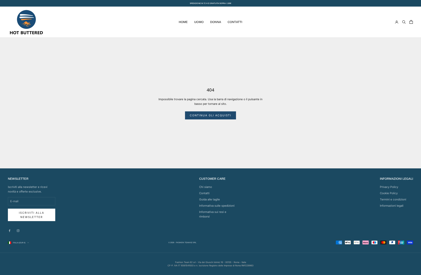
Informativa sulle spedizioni (217, 205)
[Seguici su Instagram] (18, 230)
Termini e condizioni (393, 199)
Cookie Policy (389, 193)
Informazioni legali (391, 205)
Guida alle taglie (209, 199)
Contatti (235, 22)
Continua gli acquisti (210, 115)
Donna (215, 22)
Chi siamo (205, 187)
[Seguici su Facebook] (9, 230)
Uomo (199, 22)
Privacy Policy (389, 187)
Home (183, 22)
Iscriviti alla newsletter (31, 215)
